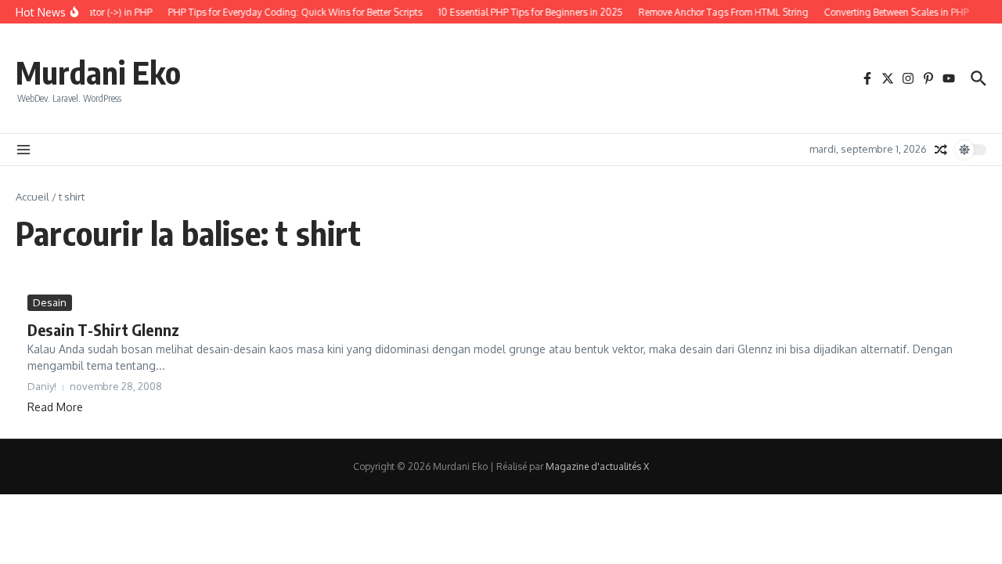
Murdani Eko (98, 72)
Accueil (32, 196)
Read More (55, 407)
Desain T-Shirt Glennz (103, 329)
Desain (50, 302)
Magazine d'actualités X (597, 466)
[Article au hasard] (941, 149)
